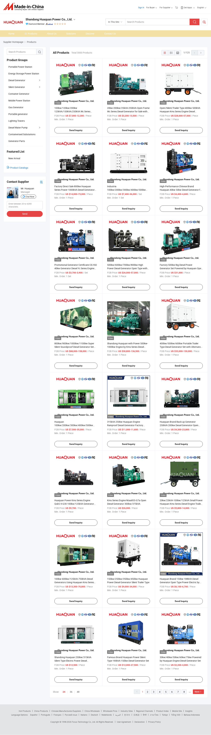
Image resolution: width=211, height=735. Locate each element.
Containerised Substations (21, 134)
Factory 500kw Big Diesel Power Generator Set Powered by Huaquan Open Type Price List (181, 268)
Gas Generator (15, 107)
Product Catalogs (19, 167)
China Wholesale (92, 711)
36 (71, 691)
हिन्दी (145, 714)
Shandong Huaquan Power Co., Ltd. (49, 19)
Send (24, 213)
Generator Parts (16, 141)
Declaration (140, 722)
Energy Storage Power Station (23, 73)
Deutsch (94, 714)
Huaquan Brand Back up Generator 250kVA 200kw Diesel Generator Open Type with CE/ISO (179, 425)
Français (57, 714)
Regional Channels (144, 711)
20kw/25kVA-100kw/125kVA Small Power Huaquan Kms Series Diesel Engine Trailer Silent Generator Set (181, 504)
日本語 (136, 714)
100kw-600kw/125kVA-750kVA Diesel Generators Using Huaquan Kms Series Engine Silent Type (74, 582)
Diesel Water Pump (18, 127)
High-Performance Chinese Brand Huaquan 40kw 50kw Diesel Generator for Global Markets (181, 190)
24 (64, 692)
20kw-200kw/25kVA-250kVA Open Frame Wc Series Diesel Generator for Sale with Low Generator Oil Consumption (128, 111)
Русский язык (71, 714)
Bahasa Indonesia (192, 714)
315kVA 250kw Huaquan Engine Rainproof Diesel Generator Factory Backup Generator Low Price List (125, 425)
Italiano (84, 714)
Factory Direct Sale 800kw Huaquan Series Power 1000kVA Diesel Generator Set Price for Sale (74, 190)
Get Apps (187, 7)
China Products (41, 711)
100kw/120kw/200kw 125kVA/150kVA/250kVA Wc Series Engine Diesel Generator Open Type (72, 111)
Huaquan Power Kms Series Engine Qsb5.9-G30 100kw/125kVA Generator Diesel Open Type (74, 504)
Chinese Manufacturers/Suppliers (66, 711)
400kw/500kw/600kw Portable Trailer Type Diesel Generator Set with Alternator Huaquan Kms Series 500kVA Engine (181, 347)
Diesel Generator (16, 80)
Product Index (162, 711)
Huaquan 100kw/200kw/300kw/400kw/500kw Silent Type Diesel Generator (73, 425)
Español (33, 714)
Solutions (71, 33)
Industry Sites (127, 711)
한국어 (127, 714)
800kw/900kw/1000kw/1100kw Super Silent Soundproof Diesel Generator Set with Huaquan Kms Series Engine (74, 347)
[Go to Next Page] (201, 52)
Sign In (141, 7)
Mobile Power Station (19, 100)
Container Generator (18, 93)
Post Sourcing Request (204, 22)
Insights (188, 711)
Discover (90, 33)
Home (11, 33)
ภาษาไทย (154, 714)
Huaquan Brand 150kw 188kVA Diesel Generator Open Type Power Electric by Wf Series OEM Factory (179, 582)
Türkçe (165, 714)
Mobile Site (177, 711)
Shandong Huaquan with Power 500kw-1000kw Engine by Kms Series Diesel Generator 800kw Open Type (127, 347)
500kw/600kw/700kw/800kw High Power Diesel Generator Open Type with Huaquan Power (127, 268)
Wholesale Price (110, 711)
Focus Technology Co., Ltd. (84, 722)
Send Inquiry (75, 130)
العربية (118, 714)
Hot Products (25, 711)
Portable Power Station (20, 66)
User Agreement (124, 722)
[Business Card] (41, 182)
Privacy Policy (154, 722)
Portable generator (18, 114)
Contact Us (110, 33)
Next (197, 691)
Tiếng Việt (175, 714)
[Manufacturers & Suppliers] (24, 6)
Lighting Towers (16, 120)
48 (78, 691)
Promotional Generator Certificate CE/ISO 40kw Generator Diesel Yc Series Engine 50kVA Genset (75, 268)
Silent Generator (16, 87)
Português (45, 714)
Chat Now (29, 196)
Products (32, 33)
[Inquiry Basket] (177, 7)
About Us (51, 33)
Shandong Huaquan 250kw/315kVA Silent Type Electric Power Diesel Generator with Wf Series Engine (72, 661)
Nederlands (107, 714)
